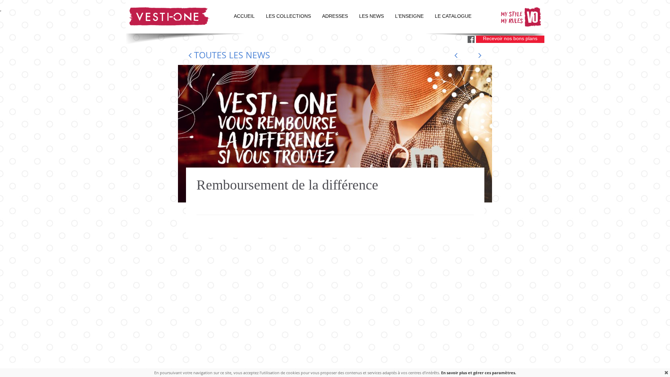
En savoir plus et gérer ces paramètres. (478, 372)
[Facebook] (471, 39)
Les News (371, 16)
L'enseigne (409, 16)
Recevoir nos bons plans (510, 38)
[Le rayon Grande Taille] (456, 55)
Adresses (335, 16)
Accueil (244, 16)
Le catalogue (453, 16)
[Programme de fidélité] (480, 55)
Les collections (288, 16)
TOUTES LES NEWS (231, 55)
